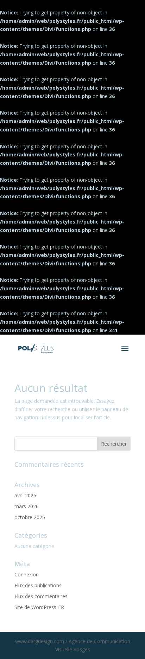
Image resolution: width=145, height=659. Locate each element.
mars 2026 (26, 506)
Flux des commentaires (41, 596)
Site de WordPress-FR (39, 607)
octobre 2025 (29, 517)
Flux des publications (38, 585)
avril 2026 (25, 495)
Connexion (26, 574)
